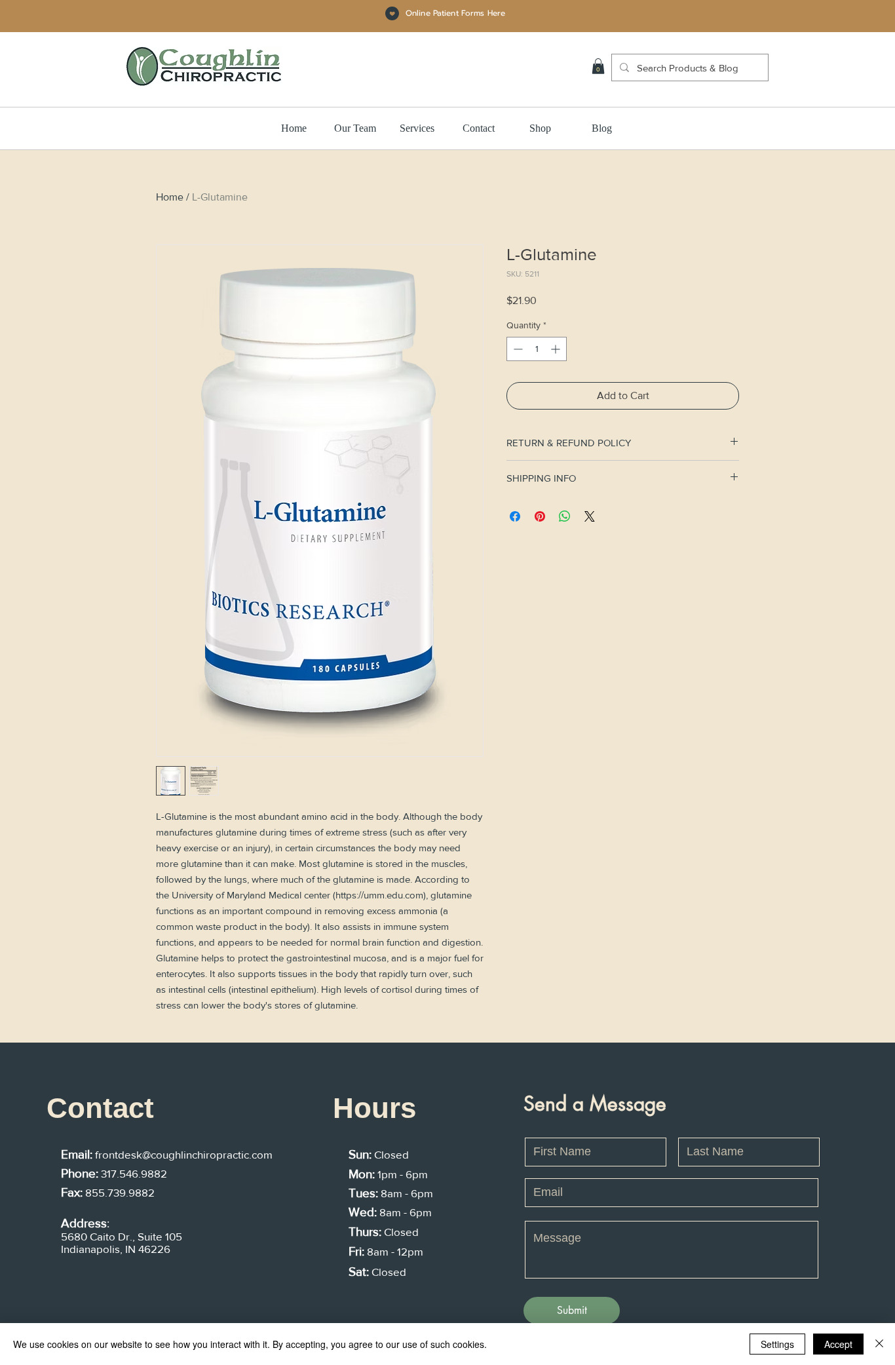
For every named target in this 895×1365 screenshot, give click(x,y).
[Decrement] (516, 348)
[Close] (879, 1344)
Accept (838, 1344)
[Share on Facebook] (515, 516)
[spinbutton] (536, 348)
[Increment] (556, 348)
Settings (777, 1344)
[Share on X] (590, 516)
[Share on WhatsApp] (565, 516)
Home (169, 196)
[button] (598, 66)
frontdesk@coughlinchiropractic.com (184, 1154)
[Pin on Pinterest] (540, 516)
